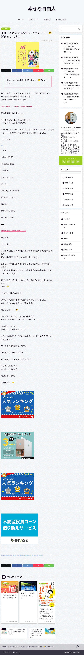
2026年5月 (69, 194)
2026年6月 (69, 188)
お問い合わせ (61, 20)
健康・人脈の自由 (69, 226)
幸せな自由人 (42, 8)
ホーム (20, 20)
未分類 (66, 238)
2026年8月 (69, 177)
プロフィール (33, 20)
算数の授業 (68, 244)
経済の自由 (68, 250)
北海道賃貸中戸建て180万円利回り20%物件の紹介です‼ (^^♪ (72, 60)
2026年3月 (69, 205)
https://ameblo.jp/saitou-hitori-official (16, 106)
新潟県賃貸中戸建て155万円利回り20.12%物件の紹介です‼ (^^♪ (71, 73)
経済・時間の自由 (69, 256)
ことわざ (67, 219)
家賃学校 (47, 20)
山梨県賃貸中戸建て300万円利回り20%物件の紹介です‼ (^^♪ (72, 85)
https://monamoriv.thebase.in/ (13, 231)
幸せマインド (5, 28)
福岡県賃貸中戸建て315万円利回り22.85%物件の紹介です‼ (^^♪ (71, 48)
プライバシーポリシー (11, 652)
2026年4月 (69, 199)
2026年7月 (69, 183)
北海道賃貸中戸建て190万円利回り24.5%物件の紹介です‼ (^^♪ (72, 98)
